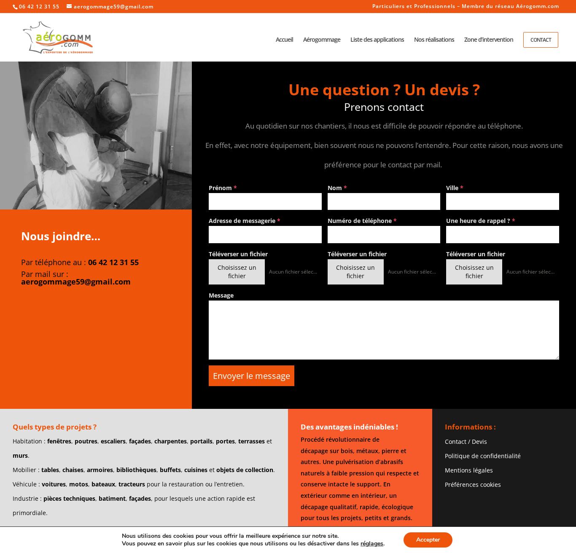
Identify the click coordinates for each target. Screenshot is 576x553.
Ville (454, 188)
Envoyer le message (251, 375)
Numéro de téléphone (362, 221)
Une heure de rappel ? (480, 221)
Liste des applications (377, 40)
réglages (372, 544)
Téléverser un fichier (238, 254)
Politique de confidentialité (483, 456)
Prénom (223, 188)
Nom (337, 188)
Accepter (428, 540)
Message (221, 295)
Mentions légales (469, 470)
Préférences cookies (473, 485)
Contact (540, 39)
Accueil (284, 40)
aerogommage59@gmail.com (76, 281)
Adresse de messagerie (244, 221)
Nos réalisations (434, 40)
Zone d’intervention (488, 40)
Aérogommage (321, 40)
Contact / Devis (466, 442)
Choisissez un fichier (237, 271)
